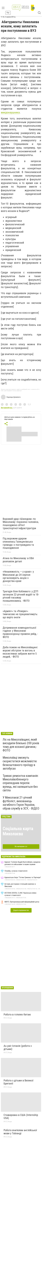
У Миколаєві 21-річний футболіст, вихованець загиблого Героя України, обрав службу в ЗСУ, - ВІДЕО (21, 803)
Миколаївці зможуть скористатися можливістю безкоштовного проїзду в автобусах (20, 763)
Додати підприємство (21, 910)
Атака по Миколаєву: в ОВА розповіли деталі (18, 560)
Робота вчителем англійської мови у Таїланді (20, 1132)
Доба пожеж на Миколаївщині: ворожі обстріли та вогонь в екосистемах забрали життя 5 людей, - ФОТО (20, 652)
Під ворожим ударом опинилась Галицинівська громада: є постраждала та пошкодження (18, 543)
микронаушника (10, 112)
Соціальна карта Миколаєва (18, 831)
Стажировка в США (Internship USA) (21, 1116)
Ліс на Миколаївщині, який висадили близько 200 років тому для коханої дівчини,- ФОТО (21, 745)
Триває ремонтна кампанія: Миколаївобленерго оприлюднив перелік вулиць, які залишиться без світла (21, 783)
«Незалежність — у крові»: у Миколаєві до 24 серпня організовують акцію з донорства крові (18, 576)
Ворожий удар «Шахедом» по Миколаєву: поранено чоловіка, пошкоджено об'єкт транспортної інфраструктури (21, 523)
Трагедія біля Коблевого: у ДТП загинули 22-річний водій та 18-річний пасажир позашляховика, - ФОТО (21, 596)
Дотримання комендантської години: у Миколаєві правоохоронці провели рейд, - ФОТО (20, 632)
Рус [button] (8, 13)
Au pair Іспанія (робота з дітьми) (18, 1047)
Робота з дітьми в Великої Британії (18, 1082)
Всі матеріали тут (21, 846)
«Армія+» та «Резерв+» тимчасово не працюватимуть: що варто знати (20, 614)
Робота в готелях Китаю (17, 1014)
